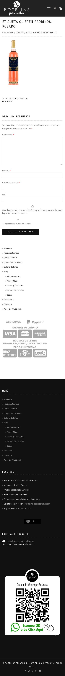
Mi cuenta (8, 248)
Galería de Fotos (11, 267)
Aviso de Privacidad (12, 309)
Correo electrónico (11, 182)
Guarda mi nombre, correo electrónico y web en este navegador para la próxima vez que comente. (32, 212)
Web (4, 194)
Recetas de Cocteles (15, 290)
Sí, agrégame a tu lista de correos (16, 223)
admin (10, 33)
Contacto (8, 304)
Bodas (9, 295)
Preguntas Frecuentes (13, 262)
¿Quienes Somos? (11, 253)
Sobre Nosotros (13, 276)
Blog (6, 271)
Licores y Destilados (15, 285)
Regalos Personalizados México (17, 508)
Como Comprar (11, 257)
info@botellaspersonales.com (37, 504)
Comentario (8, 134)
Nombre (6, 170)
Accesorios (8, 299)
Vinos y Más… (12, 281)
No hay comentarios (44, 33)
